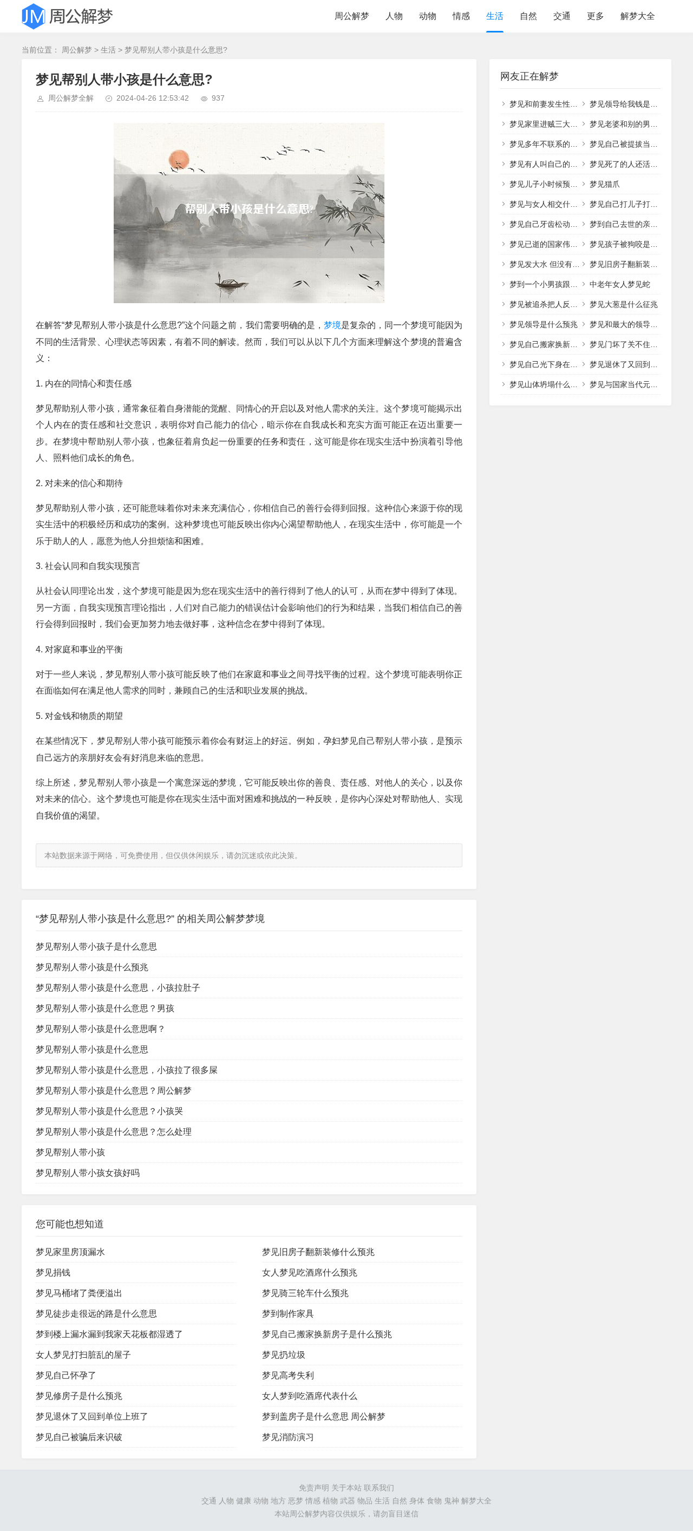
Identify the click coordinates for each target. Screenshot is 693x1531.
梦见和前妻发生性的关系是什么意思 (570, 104)
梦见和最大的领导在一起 (631, 324)
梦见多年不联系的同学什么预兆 (562, 144)
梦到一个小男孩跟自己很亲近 (558, 284)
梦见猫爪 (605, 184)
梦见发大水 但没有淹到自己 (556, 264)
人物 (394, 16)
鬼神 (451, 1500)
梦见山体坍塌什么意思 (547, 384)
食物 (434, 1500)
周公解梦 (352, 16)
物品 (364, 1500)
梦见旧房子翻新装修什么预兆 (318, 1252)
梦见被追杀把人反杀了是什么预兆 (566, 304)
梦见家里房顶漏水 (70, 1252)
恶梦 (295, 1500)
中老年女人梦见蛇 (620, 284)
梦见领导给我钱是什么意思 (635, 104)
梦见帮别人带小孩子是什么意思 (96, 946)
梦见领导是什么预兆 (543, 324)
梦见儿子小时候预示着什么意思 (562, 184)
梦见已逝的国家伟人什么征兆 (558, 244)
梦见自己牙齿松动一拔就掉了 (558, 224)
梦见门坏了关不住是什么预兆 (639, 344)
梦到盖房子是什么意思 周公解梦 (323, 1416)
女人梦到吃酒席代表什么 (309, 1396)
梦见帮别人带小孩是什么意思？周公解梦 (114, 1090)
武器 (347, 1500)
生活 (495, 16)
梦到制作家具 (288, 1313)
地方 (278, 1500)
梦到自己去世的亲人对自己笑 (639, 224)
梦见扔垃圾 (283, 1354)
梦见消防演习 (288, 1437)
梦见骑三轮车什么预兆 (305, 1293)
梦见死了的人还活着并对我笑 (639, 164)
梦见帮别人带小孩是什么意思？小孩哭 (109, 1111)
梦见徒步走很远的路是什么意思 (96, 1313)
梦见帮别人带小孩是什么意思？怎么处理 (114, 1131)
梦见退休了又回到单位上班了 (92, 1416)
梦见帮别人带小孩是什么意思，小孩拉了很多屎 (127, 1070)
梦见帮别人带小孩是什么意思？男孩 (105, 1008)
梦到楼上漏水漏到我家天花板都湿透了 (109, 1334)
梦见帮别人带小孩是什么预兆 (92, 967)
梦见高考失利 (288, 1375)
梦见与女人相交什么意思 (551, 204)
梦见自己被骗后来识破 (79, 1437)
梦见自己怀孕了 (66, 1375)
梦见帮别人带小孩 (70, 1152)
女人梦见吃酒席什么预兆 (309, 1272)
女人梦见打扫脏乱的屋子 (83, 1354)
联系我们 (379, 1487)
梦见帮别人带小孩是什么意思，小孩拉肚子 (118, 987)
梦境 (332, 325)
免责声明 (314, 1487)
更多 (595, 16)
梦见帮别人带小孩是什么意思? (176, 49)
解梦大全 (637, 16)
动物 (427, 16)
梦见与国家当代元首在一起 (635, 384)
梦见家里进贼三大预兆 (547, 124)
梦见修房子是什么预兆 (79, 1396)
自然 (528, 16)
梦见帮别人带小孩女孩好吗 (88, 1172)
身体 (416, 1500)
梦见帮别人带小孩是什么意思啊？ (101, 1028)
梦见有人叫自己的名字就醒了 (558, 164)
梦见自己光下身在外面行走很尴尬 (566, 364)
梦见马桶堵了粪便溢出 (79, 1293)
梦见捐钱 (53, 1272)
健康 (243, 1500)
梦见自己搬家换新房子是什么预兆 (327, 1334)
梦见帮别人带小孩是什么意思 (92, 1049)
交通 (562, 16)
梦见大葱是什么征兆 (624, 304)
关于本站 (346, 1487)
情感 (461, 16)
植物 (330, 1500)
